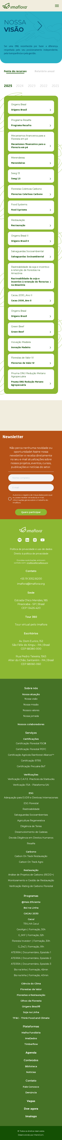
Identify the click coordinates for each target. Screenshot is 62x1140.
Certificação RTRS (31, 760)
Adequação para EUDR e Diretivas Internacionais (31, 797)
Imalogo (31, 1116)
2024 (20, 86)
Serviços (31, 732)
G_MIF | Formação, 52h (31, 935)
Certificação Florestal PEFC (31, 749)
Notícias (31, 1072)
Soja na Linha (31, 1012)
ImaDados (31, 1038)
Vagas (31, 1101)
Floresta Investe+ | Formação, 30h (31, 940)
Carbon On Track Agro (31, 861)
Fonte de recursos (15, 71)
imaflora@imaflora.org (37, 563)
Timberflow (31, 1044)
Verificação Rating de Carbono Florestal (31, 886)
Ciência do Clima (31, 983)
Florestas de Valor (31, 989)
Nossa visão (31, 698)
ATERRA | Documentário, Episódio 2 (31, 958)
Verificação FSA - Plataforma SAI (31, 784)
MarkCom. (39, 1135)
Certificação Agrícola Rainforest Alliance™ (31, 754)
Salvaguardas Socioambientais (31, 814)
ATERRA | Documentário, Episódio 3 (31, 963)
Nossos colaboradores (31, 724)
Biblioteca (31, 1066)
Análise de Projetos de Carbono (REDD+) (31, 874)
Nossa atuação (31, 694)
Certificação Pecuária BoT (31, 766)
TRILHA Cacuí (31, 923)
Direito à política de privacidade (31, 553)
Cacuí (31, 919)
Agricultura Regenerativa (31, 820)
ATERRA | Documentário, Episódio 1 (31, 952)
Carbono (31, 851)
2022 (43, 86)
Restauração (31, 870)
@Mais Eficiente (31, 902)
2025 (8, 86)
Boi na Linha (31, 907)
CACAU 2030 (31, 913)
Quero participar (31, 512)
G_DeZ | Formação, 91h (31, 946)
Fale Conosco (31, 1086)
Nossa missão (31, 704)
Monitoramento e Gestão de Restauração (31, 880)
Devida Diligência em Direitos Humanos (31, 837)
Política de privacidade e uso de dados (31, 549)
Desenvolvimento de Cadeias (31, 832)
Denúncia (31, 1092)
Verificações (31, 774)
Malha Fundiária (31, 1032)
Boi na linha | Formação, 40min (31, 975)
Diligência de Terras (31, 826)
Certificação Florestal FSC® (31, 743)
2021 (55, 86)
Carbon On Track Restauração (31, 856)
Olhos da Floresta (31, 1000)
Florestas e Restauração (31, 995)
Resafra (31, 843)
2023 (31, 86)
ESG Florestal (31, 803)
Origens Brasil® (31, 1006)
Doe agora (31, 1108)
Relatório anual (45, 71)
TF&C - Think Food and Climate (31, 1018)
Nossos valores (31, 710)
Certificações (31, 739)
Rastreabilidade (31, 809)
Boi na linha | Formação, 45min (31, 969)
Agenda (31, 1052)
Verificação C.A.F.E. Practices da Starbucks (31, 779)
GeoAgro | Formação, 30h (31, 929)
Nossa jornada (31, 716)
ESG (31, 793)
